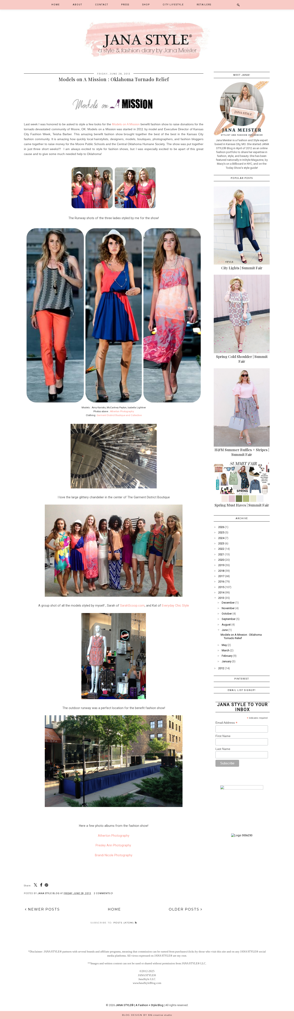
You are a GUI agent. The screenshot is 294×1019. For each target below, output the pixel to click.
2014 (221, 592)
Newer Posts (43, 909)
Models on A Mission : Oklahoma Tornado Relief (114, 79)
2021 (221, 554)
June (225, 630)
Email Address (226, 723)
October (227, 613)
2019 (221, 565)
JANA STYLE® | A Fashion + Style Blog (139, 1005)
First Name (223, 736)
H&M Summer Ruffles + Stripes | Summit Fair (242, 452)
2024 (221, 538)
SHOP (146, 4)
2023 (221, 543)
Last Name (222, 749)
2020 (221, 559)
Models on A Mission (126, 124)
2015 (221, 587)
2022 (221, 548)
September (228, 619)
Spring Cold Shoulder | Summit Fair (242, 359)
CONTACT (101, 4)
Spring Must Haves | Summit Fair (242, 505)
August (226, 624)
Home (55, 4)
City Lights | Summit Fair (241, 267)
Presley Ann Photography (114, 845)
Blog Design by (147, 1015)
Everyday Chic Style (175, 605)
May (224, 645)
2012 (221, 668)
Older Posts (185, 909)
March (225, 650)
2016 (221, 581)
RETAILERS (204, 4)
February (227, 655)
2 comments (102, 893)
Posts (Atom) (124, 922)
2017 (221, 576)
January (226, 661)
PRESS (125, 4)
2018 (221, 570)
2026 (221, 527)
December (228, 602)
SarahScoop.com (132, 605)
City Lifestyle (173, 4)
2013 (221, 597)
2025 (221, 532)
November (228, 608)
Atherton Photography (122, 411)
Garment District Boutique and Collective (119, 415)
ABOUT (77, 4)
